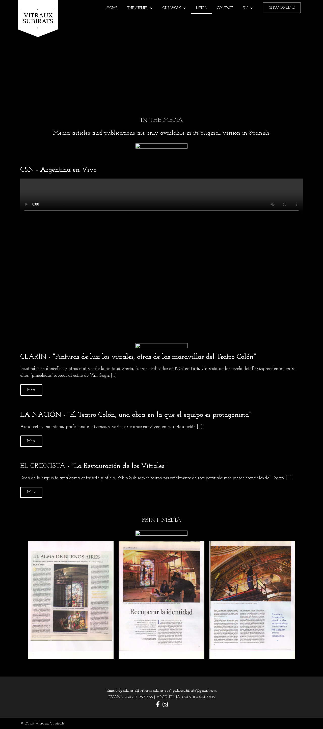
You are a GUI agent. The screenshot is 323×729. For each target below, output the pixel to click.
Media (201, 8)
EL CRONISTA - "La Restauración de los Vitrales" (93, 466)
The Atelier (137, 8)
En (245, 8)
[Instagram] (165, 704)
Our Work (172, 8)
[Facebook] (158, 704)
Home (111, 8)
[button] (161, 258)
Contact (225, 8)
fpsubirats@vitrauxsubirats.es (144, 691)
